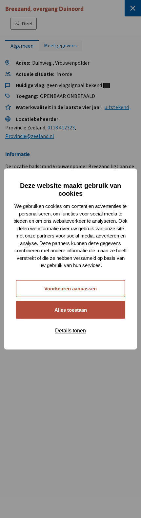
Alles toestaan (70, 310)
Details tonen (70, 330)
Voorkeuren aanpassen (70, 288)
